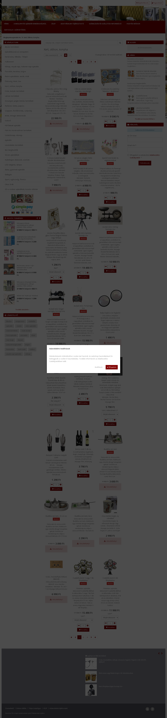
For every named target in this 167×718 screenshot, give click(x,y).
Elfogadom (112, 367)
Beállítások (98, 367)
